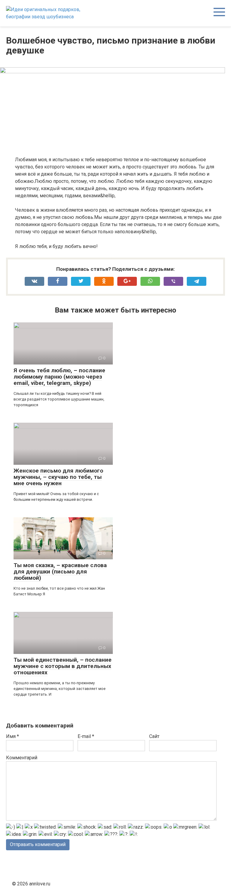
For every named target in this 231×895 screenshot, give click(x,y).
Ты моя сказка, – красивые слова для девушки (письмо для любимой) (60, 571)
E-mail (86, 736)
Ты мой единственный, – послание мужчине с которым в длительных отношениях (63, 666)
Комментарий (21, 757)
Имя (12, 736)
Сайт (154, 736)
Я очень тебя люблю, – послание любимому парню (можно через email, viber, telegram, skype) (59, 376)
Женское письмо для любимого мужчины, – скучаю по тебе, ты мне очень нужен (58, 477)
